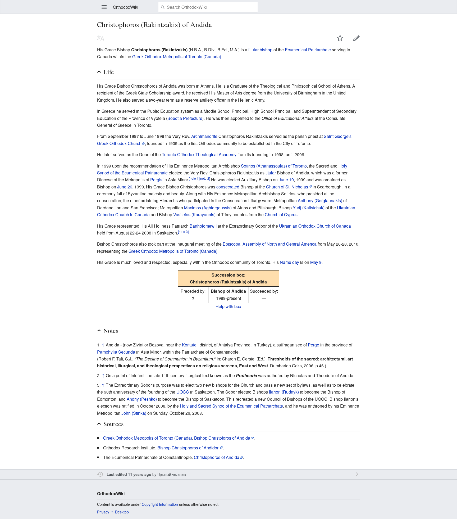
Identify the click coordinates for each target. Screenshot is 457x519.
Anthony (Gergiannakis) (320, 200)
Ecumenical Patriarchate (308, 50)
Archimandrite (204, 136)
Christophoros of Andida (216, 457)
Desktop (122, 512)
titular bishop (260, 50)
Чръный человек (171, 474)
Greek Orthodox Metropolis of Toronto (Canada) (176, 56)
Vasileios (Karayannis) (194, 214)
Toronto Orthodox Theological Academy (199, 154)
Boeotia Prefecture (184, 118)
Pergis (156, 180)
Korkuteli (190, 345)
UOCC (182, 392)
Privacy (103, 512)
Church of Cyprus (281, 214)
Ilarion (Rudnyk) (284, 392)
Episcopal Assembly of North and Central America (270, 244)
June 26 (124, 187)
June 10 (286, 180)
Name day (289, 262)
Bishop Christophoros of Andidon (188, 448)
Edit (356, 38)
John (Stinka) (133, 413)
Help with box (228, 306)
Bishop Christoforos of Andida (222, 438)
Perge (313, 345)
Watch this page (340, 38)
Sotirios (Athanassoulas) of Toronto (274, 166)
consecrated (227, 187)
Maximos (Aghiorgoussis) (208, 208)
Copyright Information (160, 504)
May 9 (316, 262)
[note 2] (204, 178)
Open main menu (104, 7)
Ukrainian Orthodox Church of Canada (315, 226)
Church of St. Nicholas (287, 187)
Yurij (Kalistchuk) (309, 208)
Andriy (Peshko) (142, 399)
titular (271, 173)
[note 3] (183, 231)
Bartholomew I (203, 226)
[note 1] (194, 178)
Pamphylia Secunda (116, 352)
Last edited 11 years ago (129, 474)
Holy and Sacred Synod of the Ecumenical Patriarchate (231, 406)
